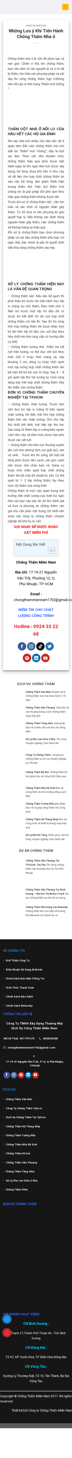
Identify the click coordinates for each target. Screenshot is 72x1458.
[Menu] (65, 7)
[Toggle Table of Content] (49, 550)
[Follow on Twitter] (49, 646)
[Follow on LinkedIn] (36, 658)
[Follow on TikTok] (40, 646)
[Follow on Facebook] (22, 646)
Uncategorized (36, 25)
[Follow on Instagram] (31, 646)
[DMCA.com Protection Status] (30, 1443)
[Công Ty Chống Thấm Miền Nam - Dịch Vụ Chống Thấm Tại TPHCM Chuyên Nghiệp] (23, 7)
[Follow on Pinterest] (27, 658)
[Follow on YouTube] (45, 658)
